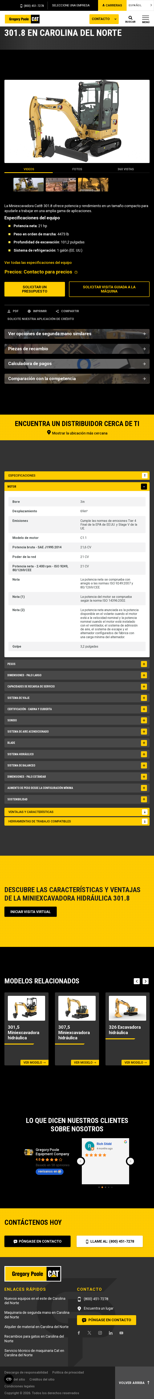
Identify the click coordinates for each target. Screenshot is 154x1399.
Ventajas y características (30, 812)
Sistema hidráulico (20, 754)
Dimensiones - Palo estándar (26, 776)
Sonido (12, 720)
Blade (11, 742)
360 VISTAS (126, 169)
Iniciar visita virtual (30, 912)
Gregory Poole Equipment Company (52, 1152)
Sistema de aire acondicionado (28, 731)
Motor (11, 486)
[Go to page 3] (108, 1187)
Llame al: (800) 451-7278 (112, 1241)
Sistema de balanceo (21, 765)
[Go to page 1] (102, 1187)
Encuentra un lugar (98, 1308)
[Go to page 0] (99, 1187)
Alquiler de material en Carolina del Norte (36, 1327)
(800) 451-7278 (34, 6)
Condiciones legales (19, 1386)
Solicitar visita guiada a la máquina (109, 289)
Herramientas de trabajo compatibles (39, 821)
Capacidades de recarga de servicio (31, 686)
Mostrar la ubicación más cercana (79, 433)
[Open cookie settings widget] (9, 1379)
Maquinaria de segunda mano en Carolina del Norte (36, 1314)
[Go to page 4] (111, 1187)
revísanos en (47, 1171)
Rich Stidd (104, 1144)
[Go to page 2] (105, 1187)
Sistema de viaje (18, 698)
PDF (15, 311)
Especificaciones (21, 475)
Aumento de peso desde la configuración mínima (40, 788)
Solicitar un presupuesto (34, 289)
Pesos (11, 664)
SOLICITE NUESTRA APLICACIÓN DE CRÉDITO (40, 319)
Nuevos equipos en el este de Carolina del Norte (34, 1300)
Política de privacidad (68, 1372)
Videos (29, 169)
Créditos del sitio (42, 1379)
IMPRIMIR (39, 311)
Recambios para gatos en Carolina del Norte (34, 1338)
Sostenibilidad (17, 799)
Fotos (77, 169)
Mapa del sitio (14, 1379)
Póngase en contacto (40, 1241)
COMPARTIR (69, 311)
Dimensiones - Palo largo (24, 675)
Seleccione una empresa (71, 5)
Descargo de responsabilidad (26, 1372)
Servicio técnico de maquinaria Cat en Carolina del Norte (34, 1352)
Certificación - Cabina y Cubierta (29, 709)
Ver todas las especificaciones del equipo (38, 262)
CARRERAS (114, 5)
